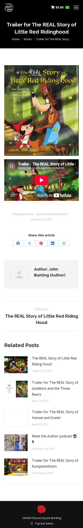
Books (29, 214)
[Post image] (16, 364)
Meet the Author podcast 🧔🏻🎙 (54, 439)
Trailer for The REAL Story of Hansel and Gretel (55, 415)
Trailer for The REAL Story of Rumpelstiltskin (55, 463)
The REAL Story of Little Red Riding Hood (54, 361)
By (52, 214)
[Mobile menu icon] (76, 7)
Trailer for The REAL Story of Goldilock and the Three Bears (55, 388)
